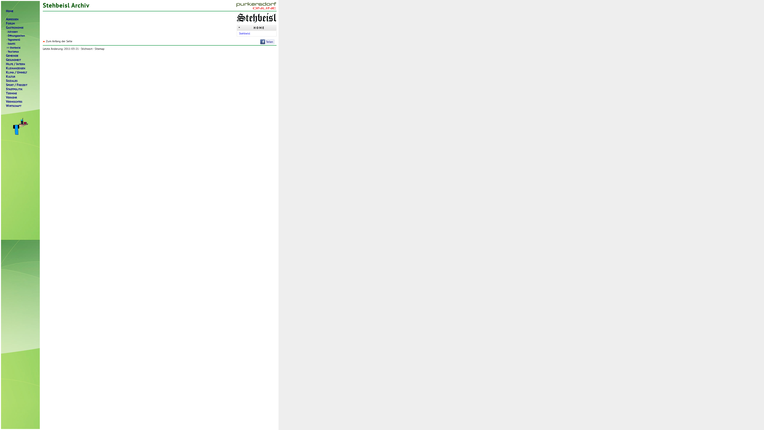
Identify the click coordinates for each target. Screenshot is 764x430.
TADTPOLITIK (14, 89)
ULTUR (10, 76)
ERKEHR (11, 97)
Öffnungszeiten (16, 35)
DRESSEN (12, 19)
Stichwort (87, 49)
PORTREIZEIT (16, 85)
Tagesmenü (13, 39)
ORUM (10, 23)
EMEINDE (12, 56)
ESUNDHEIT (13, 60)
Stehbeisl (13, 47)
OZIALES (12, 81)
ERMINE (11, 93)
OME (9, 11)
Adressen (12, 31)
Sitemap (99, 49)
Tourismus (13, 51)
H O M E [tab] (259, 28)
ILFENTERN (15, 64)
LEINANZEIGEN (15, 68)
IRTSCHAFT (13, 106)
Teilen (269, 42)
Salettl (11, 43)
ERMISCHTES (14, 102)
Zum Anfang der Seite (59, 41)
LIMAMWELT (16, 72)
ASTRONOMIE (14, 27)
